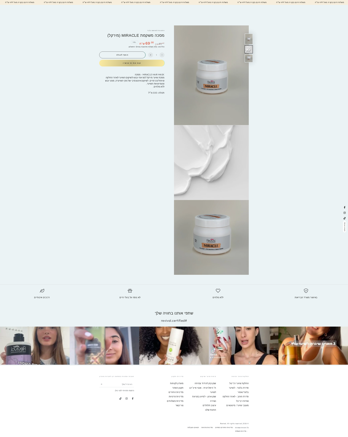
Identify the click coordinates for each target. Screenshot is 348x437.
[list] (174, 295)
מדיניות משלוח (240, 431)
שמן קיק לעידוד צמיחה (205, 383)
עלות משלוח (152, 47)
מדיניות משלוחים (175, 401)
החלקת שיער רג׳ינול (239, 383)
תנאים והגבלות (193, 427)
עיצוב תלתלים (209, 405)
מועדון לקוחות (177, 383)
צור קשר (179, 405)
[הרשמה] (100, 384)
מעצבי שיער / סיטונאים (237, 405)
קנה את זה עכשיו (132, 63)
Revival (223, 423)
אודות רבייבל (242, 401)
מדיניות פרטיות (176, 396)
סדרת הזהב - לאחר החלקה (236, 396)
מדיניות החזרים (176, 392)
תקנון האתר (178, 387)
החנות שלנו (210, 409)
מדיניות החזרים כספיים (224, 427)
